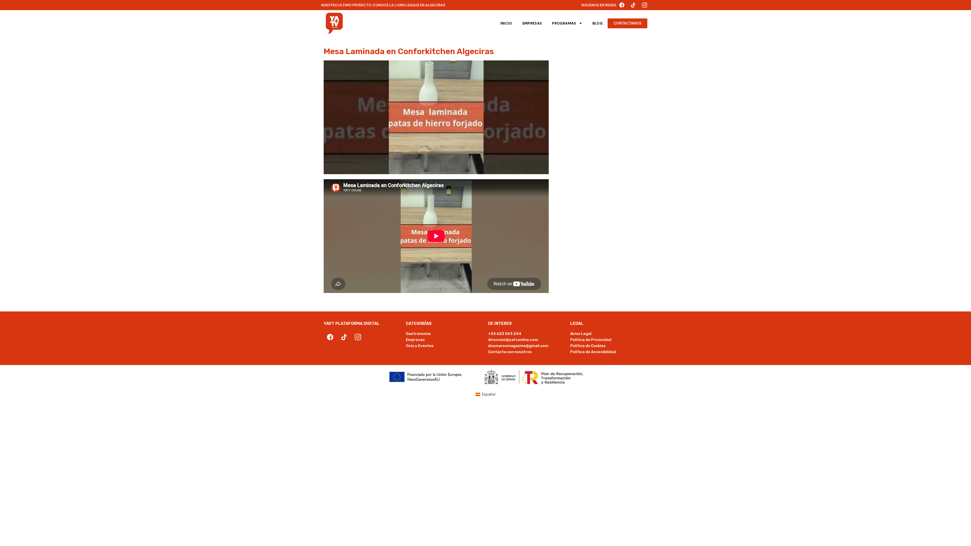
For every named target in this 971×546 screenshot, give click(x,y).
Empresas (532, 23)
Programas (564, 23)
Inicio (506, 23)
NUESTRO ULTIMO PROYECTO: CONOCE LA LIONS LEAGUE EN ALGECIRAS (383, 5)
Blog (597, 23)
